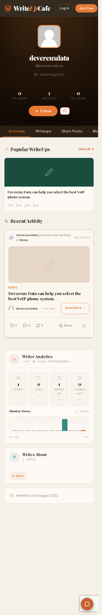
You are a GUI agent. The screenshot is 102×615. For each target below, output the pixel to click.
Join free (86, 8)
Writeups (43, 131)
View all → (86, 149)
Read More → (75, 308)
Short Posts (72, 131)
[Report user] (65, 111)
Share (68, 325)
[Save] (84, 325)
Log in (64, 8)
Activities (16, 131)
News (12, 287)
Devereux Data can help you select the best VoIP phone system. (44, 296)
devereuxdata (26, 308)
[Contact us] (87, 604)
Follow (46, 111)
